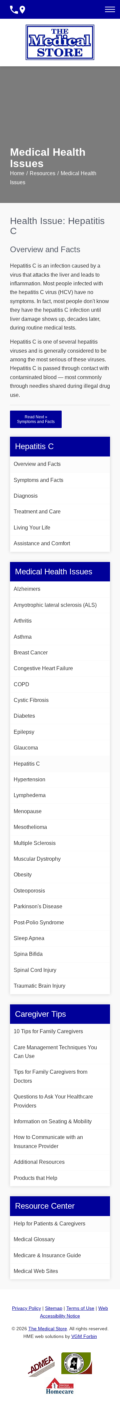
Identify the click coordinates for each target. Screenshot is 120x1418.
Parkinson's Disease (38, 906)
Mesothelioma (30, 827)
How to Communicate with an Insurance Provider (48, 1141)
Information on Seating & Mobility (53, 1121)
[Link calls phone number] (14, 9)
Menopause (28, 811)
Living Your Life (32, 527)
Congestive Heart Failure (43, 668)
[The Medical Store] (60, 42)
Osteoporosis (29, 891)
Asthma (23, 637)
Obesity (23, 874)
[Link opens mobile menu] (110, 9)
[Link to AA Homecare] (60, 1385)
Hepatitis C (27, 764)
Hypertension (29, 779)
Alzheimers (27, 589)
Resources (42, 173)
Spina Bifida (28, 954)
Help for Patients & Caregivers (49, 1223)
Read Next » (36, 419)
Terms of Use (80, 1308)
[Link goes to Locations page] (22, 9)
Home (17, 173)
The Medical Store (47, 1328)
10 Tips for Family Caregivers (48, 1031)
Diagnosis (26, 496)
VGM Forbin (84, 1336)
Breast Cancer (31, 652)
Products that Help (35, 1178)
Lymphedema (30, 795)
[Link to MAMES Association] (76, 1363)
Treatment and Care (37, 511)
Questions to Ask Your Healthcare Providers (53, 1101)
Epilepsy (24, 732)
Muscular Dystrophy (37, 859)
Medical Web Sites (36, 1271)
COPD (21, 684)
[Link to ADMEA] (41, 1363)
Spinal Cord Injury (35, 970)
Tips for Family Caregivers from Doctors (50, 1076)
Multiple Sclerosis (35, 843)
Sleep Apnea (29, 938)
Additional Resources (39, 1162)
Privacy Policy (26, 1308)
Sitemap (53, 1308)
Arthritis (23, 621)
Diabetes (24, 716)
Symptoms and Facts (38, 480)
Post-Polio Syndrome (39, 922)
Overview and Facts (37, 464)
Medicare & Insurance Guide (47, 1255)
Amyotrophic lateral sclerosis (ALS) (55, 605)
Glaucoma (26, 748)
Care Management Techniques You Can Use (55, 1052)
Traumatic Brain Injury (39, 986)
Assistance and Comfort (42, 543)
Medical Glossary (34, 1239)
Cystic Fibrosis (31, 700)
